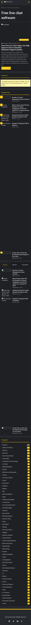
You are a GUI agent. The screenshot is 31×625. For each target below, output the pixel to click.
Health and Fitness (7, 447)
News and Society (7, 543)
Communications (7, 587)
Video (4, 589)
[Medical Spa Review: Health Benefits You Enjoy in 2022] (6, 117)
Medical (4, 488)
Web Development (7, 516)
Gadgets (4, 532)
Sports (4, 557)
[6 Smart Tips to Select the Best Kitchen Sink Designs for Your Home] (6, 255)
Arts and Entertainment (8, 505)
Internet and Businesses (9, 540)
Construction (6, 502)
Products (4, 510)
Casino (4, 480)
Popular (5, 265)
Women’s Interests (7, 535)
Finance (4, 475)
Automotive (5, 483)
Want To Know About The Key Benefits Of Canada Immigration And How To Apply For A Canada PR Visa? (20, 282)
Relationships (6, 546)
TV (3, 573)
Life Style (5, 464)
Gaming (4, 527)
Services (4, 450)
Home (4, 7)
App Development (7, 494)
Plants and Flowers (7, 584)
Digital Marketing (7, 466)
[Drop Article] (8, 2)
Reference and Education (9, 472)
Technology (5, 458)
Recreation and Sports (8, 600)
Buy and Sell (5, 513)
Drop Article (5, 43)
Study (4, 521)
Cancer (4, 581)
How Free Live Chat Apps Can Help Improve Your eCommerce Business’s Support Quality (15, 47)
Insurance (5, 570)
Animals (4, 551)
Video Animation (6, 598)
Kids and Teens (6, 518)
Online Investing (6, 579)
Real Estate (5, 524)
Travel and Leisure (7, 477)
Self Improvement (7, 562)
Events (4, 565)
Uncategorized (6, 559)
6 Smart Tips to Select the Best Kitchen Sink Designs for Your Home (20, 254)
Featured (4, 453)
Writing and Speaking (8, 499)
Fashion (4, 469)
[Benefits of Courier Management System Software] (6, 100)
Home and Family (7, 529)
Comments (25, 265)
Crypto (4, 603)
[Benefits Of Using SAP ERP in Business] (6, 187)
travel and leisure (7, 508)
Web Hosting (5, 549)
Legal (3, 496)
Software (4, 486)
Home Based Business (8, 568)
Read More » (6, 68)
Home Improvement (7, 455)
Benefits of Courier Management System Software (18, 272)
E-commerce (6, 592)
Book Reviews (6, 595)
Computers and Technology (10, 461)
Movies (4, 576)
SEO (3, 491)
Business (4, 445)
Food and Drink (6, 538)
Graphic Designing (7, 554)
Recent (14, 265)
